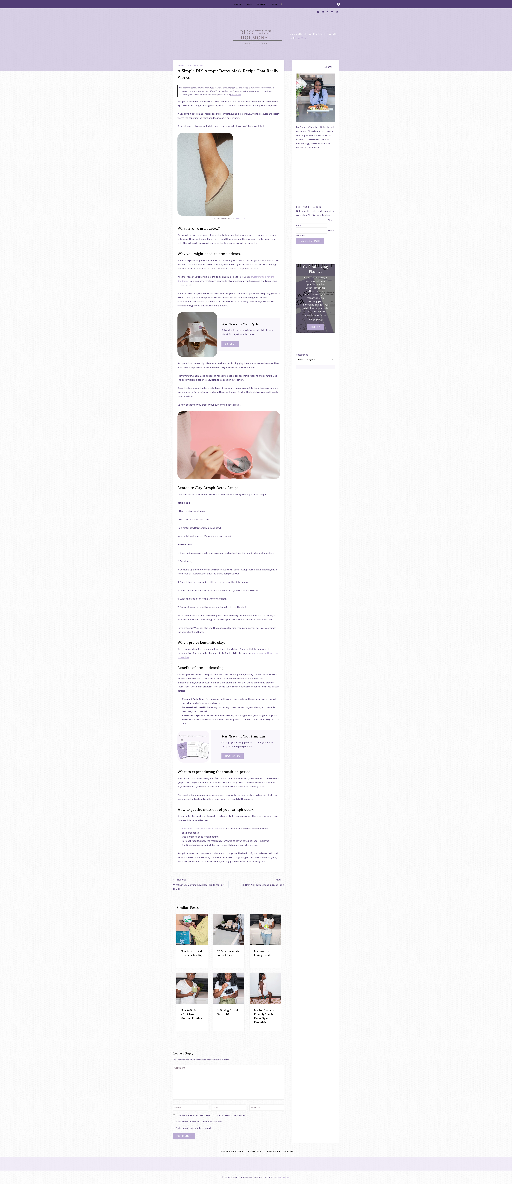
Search (328, 67)
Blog (249, 4)
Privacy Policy (255, 1151)
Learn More (300, 38)
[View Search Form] (281, 4)
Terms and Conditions (231, 1151)
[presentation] (192, 929)
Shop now (315, 327)
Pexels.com (240, 218)
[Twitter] (327, 12)
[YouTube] (332, 12)
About (237, 4)
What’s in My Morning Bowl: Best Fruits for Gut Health (198, 884)
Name (178, 1107)
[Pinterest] (323, 12)
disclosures (236, 94)
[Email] (337, 12)
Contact (288, 1151)
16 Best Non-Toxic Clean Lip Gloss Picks (263, 882)
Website (255, 1107)
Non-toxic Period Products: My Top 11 (191, 955)
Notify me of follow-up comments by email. (199, 1121)
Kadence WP (284, 1177)
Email (216, 1107)
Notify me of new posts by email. (193, 1128)
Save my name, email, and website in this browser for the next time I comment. (211, 1115)
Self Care (198, 65)
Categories (302, 354)
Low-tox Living (184, 65)
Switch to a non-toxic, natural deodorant (203, 828)
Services (262, 4)
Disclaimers (273, 1151)
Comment (180, 1067)
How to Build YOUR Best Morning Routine (191, 1014)
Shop (275, 4)
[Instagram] (318, 12)
